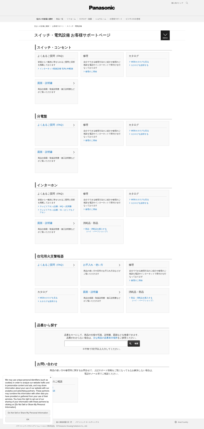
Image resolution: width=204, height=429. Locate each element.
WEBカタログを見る (140, 62)
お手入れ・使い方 (93, 264)
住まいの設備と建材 (44, 19)
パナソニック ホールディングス (87, 422)
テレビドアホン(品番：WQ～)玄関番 (56, 206)
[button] (59, 19)
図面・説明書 (44, 83)
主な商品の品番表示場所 (105, 338)
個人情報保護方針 (62, 422)
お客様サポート (58, 26)
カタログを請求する (139, 65)
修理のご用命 (91, 71)
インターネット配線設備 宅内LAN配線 (56, 68)
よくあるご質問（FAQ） (51, 124)
